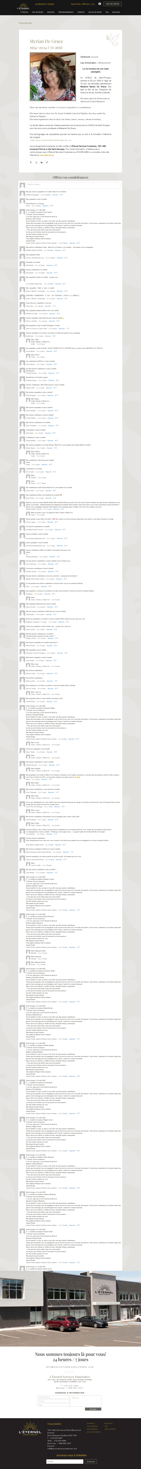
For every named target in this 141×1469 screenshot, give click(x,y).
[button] (44, 4)
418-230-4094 (56, 1438)
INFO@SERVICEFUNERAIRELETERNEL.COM (70, 1367)
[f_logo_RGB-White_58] (99, 3)
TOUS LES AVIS (25, 23)
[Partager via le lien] (47, 162)
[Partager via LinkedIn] (42, 162)
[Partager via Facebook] (31, 162)
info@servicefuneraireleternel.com (62, 1449)
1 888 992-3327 (64, 1443)
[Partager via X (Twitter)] (36, 162)
